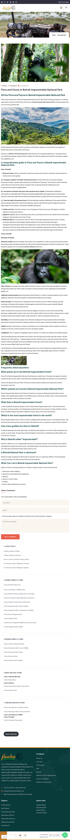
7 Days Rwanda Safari (11, 656)
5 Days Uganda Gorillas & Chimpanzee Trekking (19, 610)
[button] (65, 835)
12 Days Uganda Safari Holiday (13, 627)
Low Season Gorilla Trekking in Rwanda (16, 563)
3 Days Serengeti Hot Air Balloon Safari (16, 707)
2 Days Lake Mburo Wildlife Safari (14, 590)
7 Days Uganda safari (10, 618)
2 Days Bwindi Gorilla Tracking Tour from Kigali (19, 594)
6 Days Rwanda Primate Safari (13, 652)
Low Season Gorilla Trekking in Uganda (16, 567)
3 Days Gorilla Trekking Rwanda (14, 644)
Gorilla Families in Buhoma (12, 555)
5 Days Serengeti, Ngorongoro (13, 720)
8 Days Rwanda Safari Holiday (13, 660)
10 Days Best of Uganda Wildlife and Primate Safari (20, 622)
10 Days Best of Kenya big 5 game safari (16, 686)
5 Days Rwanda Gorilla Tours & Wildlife (16, 648)
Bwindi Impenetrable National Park (43, 102)
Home (54, 35)
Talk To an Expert (63, 2)
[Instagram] (25, 835)
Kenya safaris (14, 780)
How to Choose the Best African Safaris (16, 559)
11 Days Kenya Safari (10, 690)
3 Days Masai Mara (10, 680)
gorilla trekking (30, 247)
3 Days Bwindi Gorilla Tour (12, 585)
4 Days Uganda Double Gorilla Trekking (16, 606)
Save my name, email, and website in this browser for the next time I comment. (27, 516)
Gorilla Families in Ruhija (12, 551)
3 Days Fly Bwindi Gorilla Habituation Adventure (19, 598)
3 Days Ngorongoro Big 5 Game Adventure (17, 711)
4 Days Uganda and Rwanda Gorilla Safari (17, 602)
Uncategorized (61, 35)
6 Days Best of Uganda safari (13, 614)
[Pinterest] (20, 835)
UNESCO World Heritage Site (17, 154)
